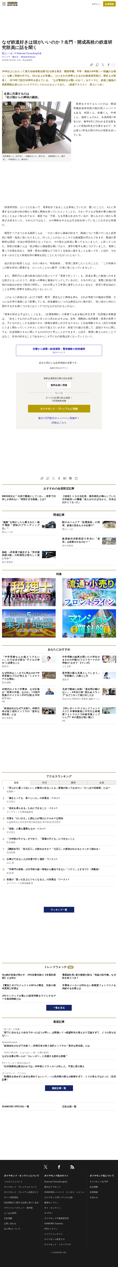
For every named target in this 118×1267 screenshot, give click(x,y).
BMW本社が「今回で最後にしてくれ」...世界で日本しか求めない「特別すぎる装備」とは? (29, 497)
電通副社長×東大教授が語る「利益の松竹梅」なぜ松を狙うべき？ (89, 976)
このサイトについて (13, 1181)
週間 (73, 782)
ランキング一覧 (59, 909)
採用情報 (94, 1192)
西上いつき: (21, 53)
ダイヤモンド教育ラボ (54, 1239)
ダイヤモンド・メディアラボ (57, 1244)
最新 (16, 782)
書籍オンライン (51, 1202)
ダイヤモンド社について (102, 1175)
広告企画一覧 (69, 1106)
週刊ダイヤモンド (52, 1186)
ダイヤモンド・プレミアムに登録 (59, 408)
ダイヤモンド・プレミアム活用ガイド (21, 1192)
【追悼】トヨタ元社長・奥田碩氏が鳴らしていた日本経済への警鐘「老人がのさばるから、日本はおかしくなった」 (89, 499)
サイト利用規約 (11, 1197)
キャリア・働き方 (10, 56)
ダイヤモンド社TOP (99, 1181)
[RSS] (72, 1167)
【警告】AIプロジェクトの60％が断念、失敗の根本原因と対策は (29, 986)
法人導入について (12, 1228)
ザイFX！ (48, 1212)
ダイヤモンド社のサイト (56, 1175)
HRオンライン (50, 1228)
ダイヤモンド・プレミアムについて (20, 1186)
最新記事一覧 (59, 1088)
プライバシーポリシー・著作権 (18, 1207)
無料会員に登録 (59, 385)
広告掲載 (8, 1218)
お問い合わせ (10, 1223)
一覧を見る (59, 1007)
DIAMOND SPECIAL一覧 (15, 1106)
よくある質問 (10, 1212)
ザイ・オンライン (52, 1207)
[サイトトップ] (12, 4)
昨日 (44, 782)
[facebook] (59, 1167)
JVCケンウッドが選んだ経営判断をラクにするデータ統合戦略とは (29, 997)
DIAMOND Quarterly (53, 1223)
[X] (45, 1167)
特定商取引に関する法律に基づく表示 (21, 1202)
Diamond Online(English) (55, 1181)
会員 (101, 782)
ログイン (96, 4)
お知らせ (94, 1197)
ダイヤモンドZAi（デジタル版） (59, 1197)
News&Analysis (28, 56)
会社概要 (94, 1186)
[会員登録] (109, 3)
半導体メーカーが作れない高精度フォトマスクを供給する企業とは (89, 986)
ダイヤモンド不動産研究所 (56, 1218)
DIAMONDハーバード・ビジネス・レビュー (64, 1192)
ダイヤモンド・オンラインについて (21, 1175)
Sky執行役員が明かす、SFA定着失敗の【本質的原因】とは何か (29, 976)
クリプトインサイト (53, 1233)
